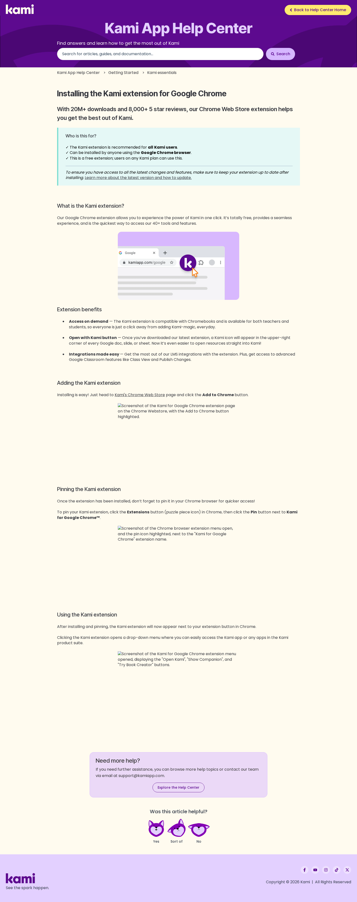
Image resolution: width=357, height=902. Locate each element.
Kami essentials (162, 72)
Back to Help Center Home (320, 10)
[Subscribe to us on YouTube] (315, 870)
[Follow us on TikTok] (336, 870)
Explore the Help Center (178, 787)
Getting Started (123, 72)
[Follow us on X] (347, 870)
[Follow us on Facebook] (304, 870)
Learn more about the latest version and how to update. (138, 177)
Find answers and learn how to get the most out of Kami (118, 43)
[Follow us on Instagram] (326, 870)
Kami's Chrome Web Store (140, 395)
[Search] (280, 54)
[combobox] (160, 54)
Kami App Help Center (78, 72)
